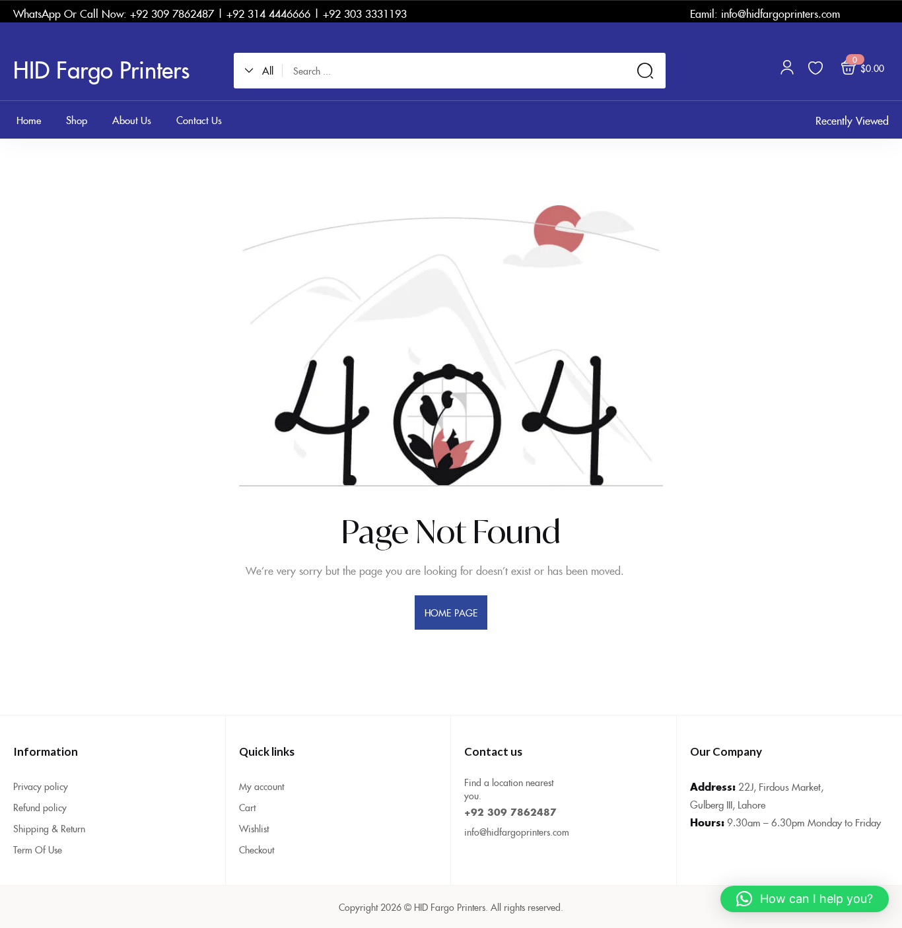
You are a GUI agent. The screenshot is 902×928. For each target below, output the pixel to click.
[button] (263, 70)
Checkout (256, 849)
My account (261, 786)
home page (451, 612)
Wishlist (254, 828)
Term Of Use (37, 849)
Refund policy (40, 807)
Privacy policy (40, 786)
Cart (247, 807)
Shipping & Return (49, 828)
